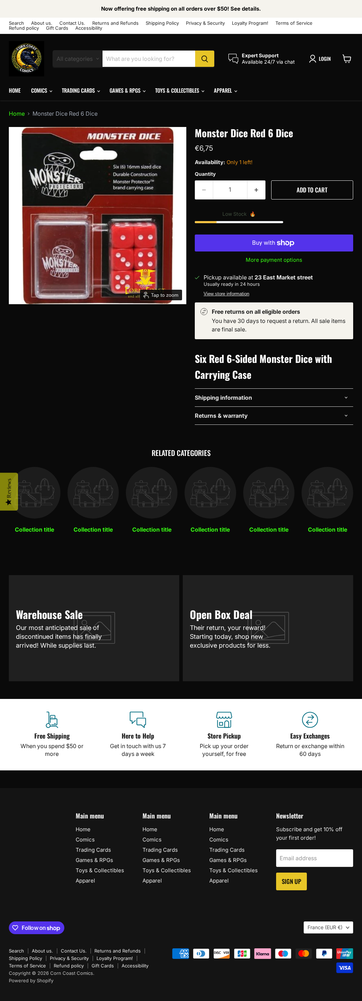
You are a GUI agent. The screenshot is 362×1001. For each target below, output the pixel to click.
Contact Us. (72, 23)
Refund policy (24, 28)
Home (15, 90)
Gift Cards (57, 28)
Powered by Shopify (31, 980)
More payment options (274, 260)
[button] (321, 58)
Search (16, 23)
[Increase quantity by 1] (256, 189)
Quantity (205, 174)
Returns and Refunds (115, 23)
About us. (41, 23)
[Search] (204, 59)
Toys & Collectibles (177, 90)
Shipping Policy (162, 23)
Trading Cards (79, 90)
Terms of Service (294, 23)
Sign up (291, 881)
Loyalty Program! (250, 23)
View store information (226, 293)
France (325, 927)
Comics (39, 90)
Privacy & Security (205, 23)
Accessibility (88, 28)
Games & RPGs (126, 90)
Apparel (223, 90)
